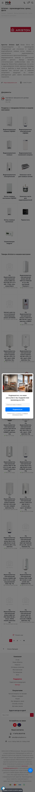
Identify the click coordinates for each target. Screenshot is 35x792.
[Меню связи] (30, 770)
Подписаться (17, 409)
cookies (20, 790)
